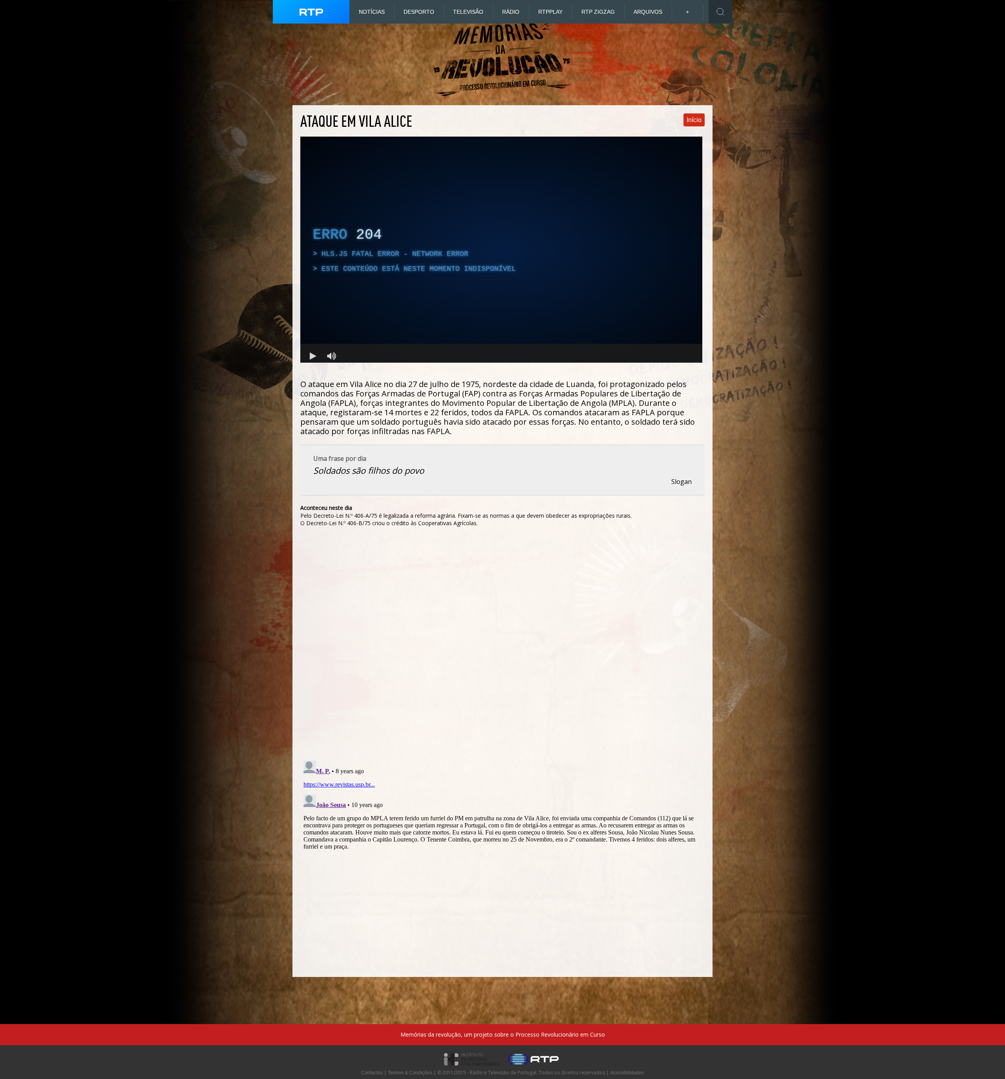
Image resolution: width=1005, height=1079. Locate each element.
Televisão (468, 12)
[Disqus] (502, 647)
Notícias (372, 12)
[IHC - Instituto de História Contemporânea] (472, 1068)
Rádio (510, 12)
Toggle (720, 12)
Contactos (372, 1072)
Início (694, 120)
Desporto (419, 12)
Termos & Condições (410, 1072)
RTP (550, 12)
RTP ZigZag (598, 12)
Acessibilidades (627, 1072)
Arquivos (648, 12)
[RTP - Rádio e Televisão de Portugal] (533, 1068)
